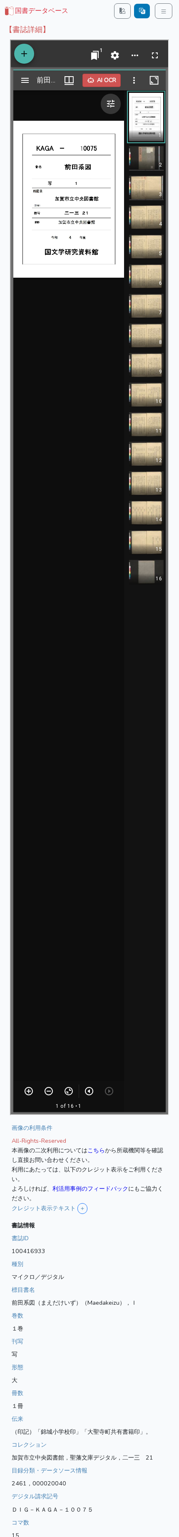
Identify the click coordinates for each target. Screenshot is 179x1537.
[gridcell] (35, 11)
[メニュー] (163, 11)
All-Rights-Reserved (39, 1141)
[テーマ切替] (122, 11)
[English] (142, 11)
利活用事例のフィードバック (90, 1188)
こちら (96, 1150)
